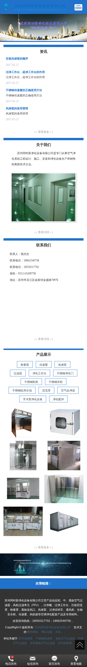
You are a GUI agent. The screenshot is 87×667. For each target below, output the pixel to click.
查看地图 (76, 663)
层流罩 (46, 390)
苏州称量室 (65, 643)
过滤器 (18, 373)
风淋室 (62, 364)
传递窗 (43, 364)
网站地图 (46, 632)
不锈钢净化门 (65, 373)
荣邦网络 (32, 632)
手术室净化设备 (32, 399)
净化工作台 (39, 373)
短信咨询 (32, 663)
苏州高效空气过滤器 (42, 643)
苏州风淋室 (26, 638)
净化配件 (58, 399)
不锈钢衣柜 (56, 382)
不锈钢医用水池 (22, 390)
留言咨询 (54, 663)
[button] (43, 131)
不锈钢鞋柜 (31, 382)
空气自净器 (68, 390)
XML (58, 632)
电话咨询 (10, 663)
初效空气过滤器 (65, 638)
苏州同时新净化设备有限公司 (53, 627)
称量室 (25, 364)
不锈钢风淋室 (44, 638)
